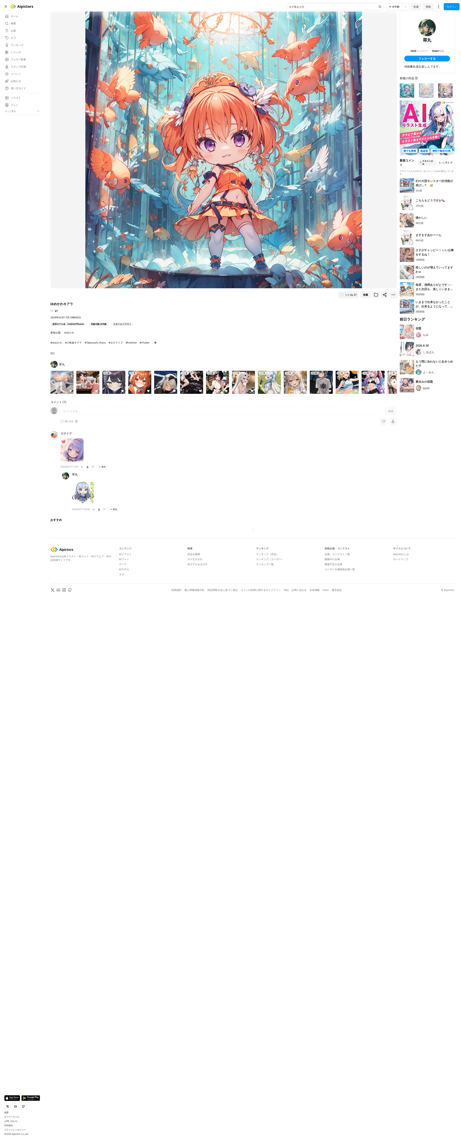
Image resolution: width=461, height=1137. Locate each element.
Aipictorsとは (401, 724)
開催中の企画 (332, 729)
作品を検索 (193, 724)
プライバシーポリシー (15, 1129)
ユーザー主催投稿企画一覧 (340, 739)
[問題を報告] (92, 466)
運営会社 (337, 760)
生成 (416, 6)
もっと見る (444, 162)
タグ (121, 744)
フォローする (427, 59)
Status (326, 759)
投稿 (428, 6)
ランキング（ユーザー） (270, 729)
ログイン (452, 6)
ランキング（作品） (267, 724)
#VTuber (145, 342)
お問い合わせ (10, 1121)
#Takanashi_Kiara (95, 342)
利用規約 (8, 1125)
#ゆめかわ (56, 342)
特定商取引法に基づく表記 (222, 760)
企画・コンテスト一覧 (337, 724)
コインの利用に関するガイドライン (261, 760)
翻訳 (52, 353)
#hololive (131, 342)
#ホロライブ (116, 342)
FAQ (286, 760)
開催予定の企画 (333, 734)
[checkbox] (62, 421)
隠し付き (69, 421)
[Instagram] (64, 760)
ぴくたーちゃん (11, 1116)
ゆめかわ (69, 332)
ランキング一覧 (265, 734)
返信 (103, 466)
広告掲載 (315, 760)
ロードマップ (400, 729)
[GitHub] (70, 760)
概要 (6, 1112)
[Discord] (58, 760)
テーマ (123, 734)
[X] (52, 760)
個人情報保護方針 (194, 760)
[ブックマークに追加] (376, 294)
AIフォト (124, 729)
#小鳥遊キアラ (73, 342)
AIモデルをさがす (197, 734)
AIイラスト (125, 724)
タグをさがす (195, 729)
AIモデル (124, 739)
